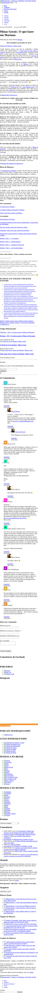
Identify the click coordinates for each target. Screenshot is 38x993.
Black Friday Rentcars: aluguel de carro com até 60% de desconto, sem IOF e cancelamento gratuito (20, 930)
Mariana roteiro (4, 322)
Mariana (20, 39)
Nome (5, 625)
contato (16, 880)
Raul (11, 90)
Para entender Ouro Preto (7, 219)
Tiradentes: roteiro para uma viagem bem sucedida (14, 230)
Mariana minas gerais (12, 321)
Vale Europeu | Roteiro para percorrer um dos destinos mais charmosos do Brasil (19, 832)
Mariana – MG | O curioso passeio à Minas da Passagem (17, 336)
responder (6, 405)
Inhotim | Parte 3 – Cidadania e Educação (12, 245)
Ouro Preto (19, 52)
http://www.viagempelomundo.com (23, 421)
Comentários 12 (4, 324)
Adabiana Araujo (9, 834)
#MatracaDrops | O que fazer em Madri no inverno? (21, 906)
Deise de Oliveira (20, 432)
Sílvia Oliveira (15, 411)
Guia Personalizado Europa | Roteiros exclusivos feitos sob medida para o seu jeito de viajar (20, 926)
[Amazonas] (7, 762)
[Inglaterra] (7, 803)
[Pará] (6, 769)
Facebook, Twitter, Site (9, 636)
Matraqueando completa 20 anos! (26, 834)
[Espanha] (7, 797)
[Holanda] (7, 802)
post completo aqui (28, 87)
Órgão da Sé (14, 87)
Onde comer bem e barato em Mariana (11, 213)
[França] (6, 798)
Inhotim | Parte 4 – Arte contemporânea (11, 248)
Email (10, 630)
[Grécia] (6, 800)
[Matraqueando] (5, 2)
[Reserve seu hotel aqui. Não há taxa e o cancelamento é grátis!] (7, 670)
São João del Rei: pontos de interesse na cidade (13, 227)
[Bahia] (6, 764)
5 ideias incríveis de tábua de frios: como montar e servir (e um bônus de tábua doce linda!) (19, 942)
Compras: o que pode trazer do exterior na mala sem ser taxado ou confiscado (20, 848)
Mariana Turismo (15, 322)
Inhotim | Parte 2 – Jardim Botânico (10, 241)
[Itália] (6, 807)
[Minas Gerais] (8, 767)
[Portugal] (7, 812)
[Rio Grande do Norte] (11, 777)
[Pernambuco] (8, 774)
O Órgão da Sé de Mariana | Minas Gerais (13, 345)
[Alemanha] (7, 792)
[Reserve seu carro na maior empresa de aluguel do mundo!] (7, 672)
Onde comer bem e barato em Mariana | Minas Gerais (17, 354)
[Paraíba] (7, 770)
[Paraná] (6, 772)
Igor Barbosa (7, 839)
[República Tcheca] (10, 813)
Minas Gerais (18, 59)
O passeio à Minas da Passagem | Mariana (12, 210)
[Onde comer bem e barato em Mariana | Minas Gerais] (16, 350)
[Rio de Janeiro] (9, 775)
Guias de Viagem (15, 844)
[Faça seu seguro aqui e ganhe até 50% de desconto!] (9, 674)
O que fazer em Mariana (27, 322)
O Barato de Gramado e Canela (23, 846)
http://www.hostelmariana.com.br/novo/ (15, 518)
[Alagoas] (7, 760)
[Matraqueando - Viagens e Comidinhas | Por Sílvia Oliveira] (18, 1)
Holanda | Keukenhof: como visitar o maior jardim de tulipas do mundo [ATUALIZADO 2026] (20, 921)
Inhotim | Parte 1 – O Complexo (9, 238)
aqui (4, 152)
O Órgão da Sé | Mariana (7, 206)
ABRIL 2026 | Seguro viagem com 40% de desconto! (21, 924)
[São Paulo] (7, 782)
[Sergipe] (7, 784)
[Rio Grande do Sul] (10, 779)
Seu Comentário (4, 641)
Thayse (6, 836)
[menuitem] (5, 6)
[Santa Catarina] (9, 780)
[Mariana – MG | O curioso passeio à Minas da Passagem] (17, 332)
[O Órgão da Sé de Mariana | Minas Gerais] (13, 341)
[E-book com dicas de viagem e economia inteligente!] (12, 744)
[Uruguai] (7, 815)
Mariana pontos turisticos (26, 321)
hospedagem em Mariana (8, 170)
